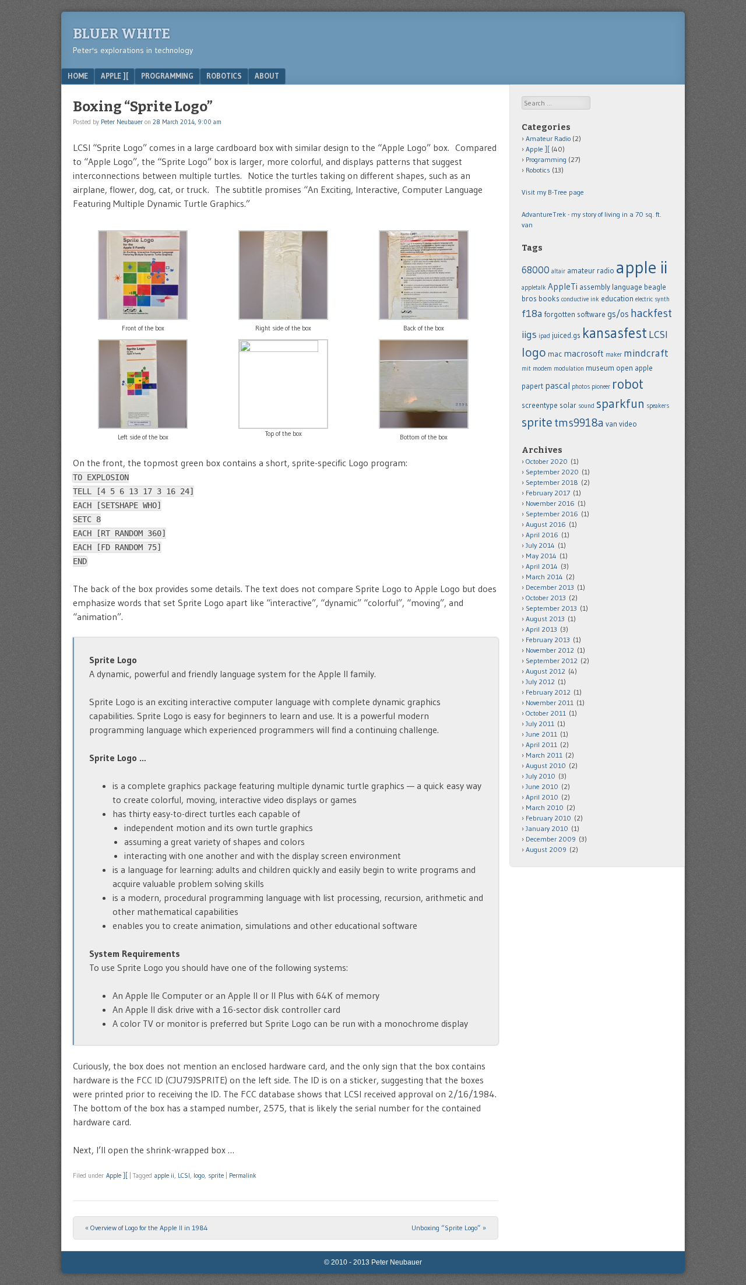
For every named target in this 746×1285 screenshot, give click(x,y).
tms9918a (579, 422)
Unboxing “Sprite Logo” (448, 1227)
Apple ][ (114, 75)
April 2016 (542, 534)
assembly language (610, 287)
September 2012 (552, 660)
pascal (557, 385)
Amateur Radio (548, 138)
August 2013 (545, 618)
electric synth (652, 299)
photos (581, 386)
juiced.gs (566, 335)
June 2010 (542, 786)
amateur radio (590, 271)
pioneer (601, 386)
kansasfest (614, 333)
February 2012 (548, 692)
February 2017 (548, 492)
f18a (532, 313)
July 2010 (540, 776)
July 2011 (540, 723)
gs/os (618, 313)
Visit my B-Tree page (553, 192)
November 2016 (550, 503)
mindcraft (646, 353)
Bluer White (121, 34)
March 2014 (544, 576)
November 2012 (550, 650)
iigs (529, 334)
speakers (657, 406)
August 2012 (545, 671)
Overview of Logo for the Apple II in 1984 (146, 1227)
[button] (143, 281)
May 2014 (541, 555)
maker (614, 354)
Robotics (224, 75)
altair (558, 271)
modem (542, 368)
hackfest (651, 313)
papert (532, 386)
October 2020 (547, 461)
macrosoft (584, 353)
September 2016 (552, 513)
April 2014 (542, 566)
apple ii (164, 1175)
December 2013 (550, 587)
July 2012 (540, 681)
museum (600, 368)
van (611, 424)
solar (568, 405)
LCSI (184, 1175)
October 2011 (546, 713)
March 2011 (544, 755)
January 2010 (547, 828)
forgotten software (575, 314)
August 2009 (546, 849)
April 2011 (541, 744)
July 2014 (540, 545)
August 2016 (546, 524)
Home (78, 75)
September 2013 (551, 608)
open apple (634, 368)
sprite (216, 1175)
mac (555, 354)
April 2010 (542, 797)
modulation (569, 368)
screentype (540, 405)
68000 (536, 270)
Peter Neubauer (122, 122)
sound (586, 406)
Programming (167, 75)
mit (526, 368)
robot (627, 383)
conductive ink (580, 299)
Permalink (242, 1175)
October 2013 (546, 597)
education (617, 299)
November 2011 (549, 702)
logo (199, 1175)
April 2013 (541, 629)
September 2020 (552, 471)
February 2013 (548, 639)
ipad (544, 336)
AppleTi (563, 286)
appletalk (534, 287)
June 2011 (541, 734)
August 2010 (546, 765)
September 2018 (552, 482)
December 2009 (551, 839)
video (628, 424)
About (267, 75)
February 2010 (548, 818)
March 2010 (545, 807)
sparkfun (620, 403)
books (549, 299)
